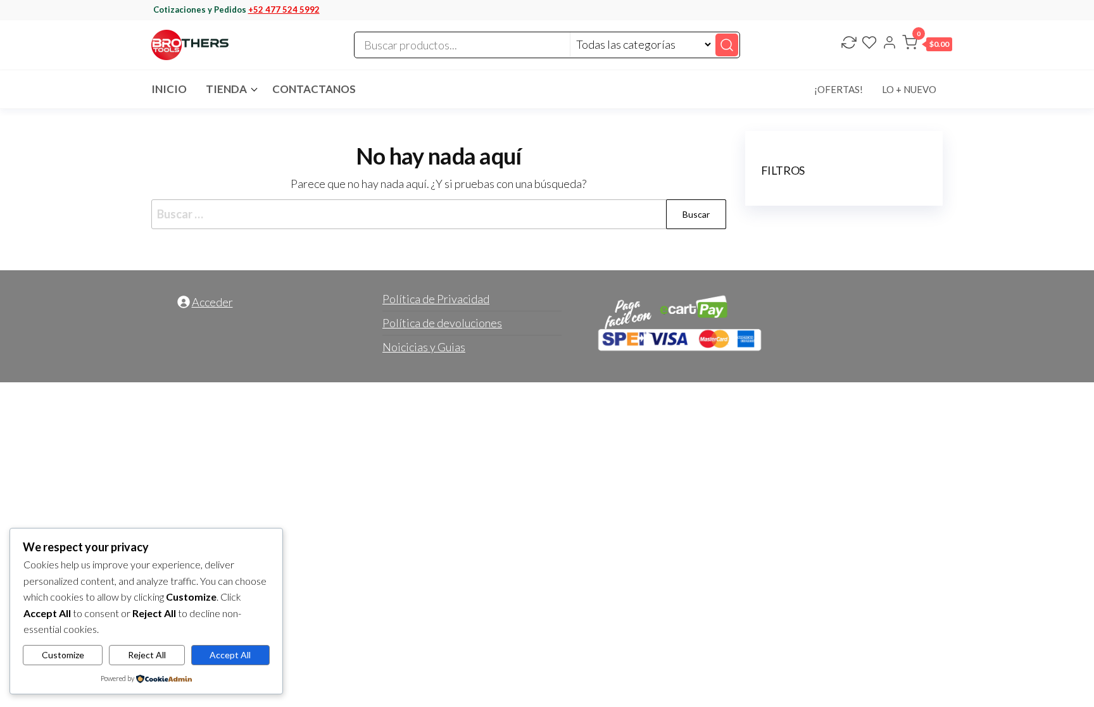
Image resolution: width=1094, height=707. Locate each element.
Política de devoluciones (442, 323)
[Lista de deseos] (869, 44)
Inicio (169, 89)
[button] (927, 45)
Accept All (230, 654)
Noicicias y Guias (423, 347)
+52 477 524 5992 (284, 9)
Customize (63, 654)
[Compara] (849, 44)
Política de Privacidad (435, 299)
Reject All (147, 654)
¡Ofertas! (838, 89)
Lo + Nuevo (909, 89)
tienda (226, 89)
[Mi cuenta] (889, 44)
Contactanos (314, 89)
